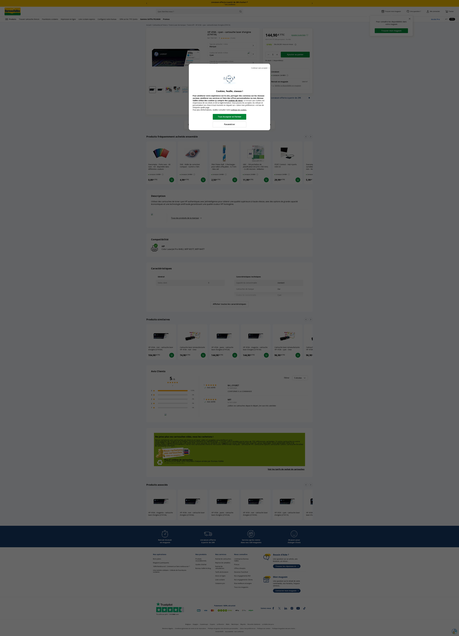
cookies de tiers (235, 100)
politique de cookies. (239, 110)
